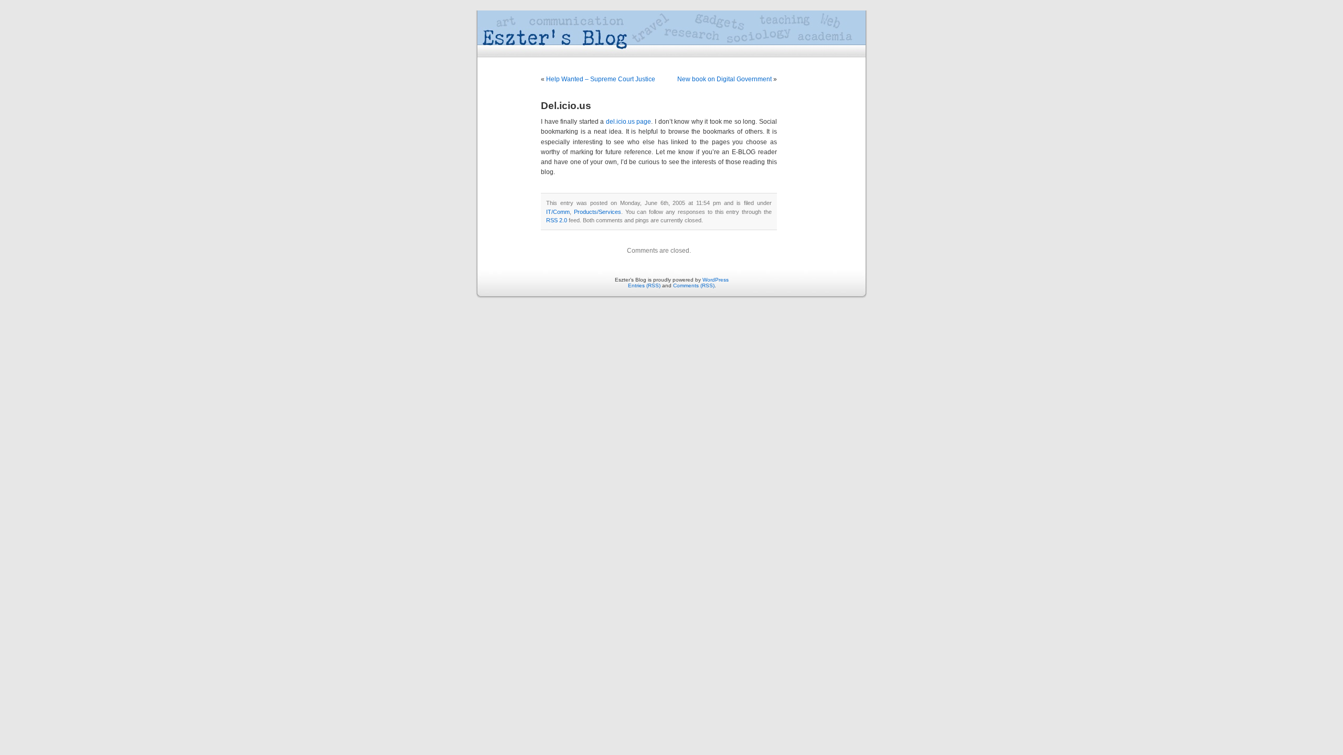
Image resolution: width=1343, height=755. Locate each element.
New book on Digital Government (724, 79)
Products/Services (597, 212)
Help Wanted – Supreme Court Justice (600, 79)
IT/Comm (558, 212)
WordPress (715, 280)
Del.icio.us (566, 105)
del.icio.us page (629, 121)
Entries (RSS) (644, 285)
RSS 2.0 (556, 220)
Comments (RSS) (694, 285)
